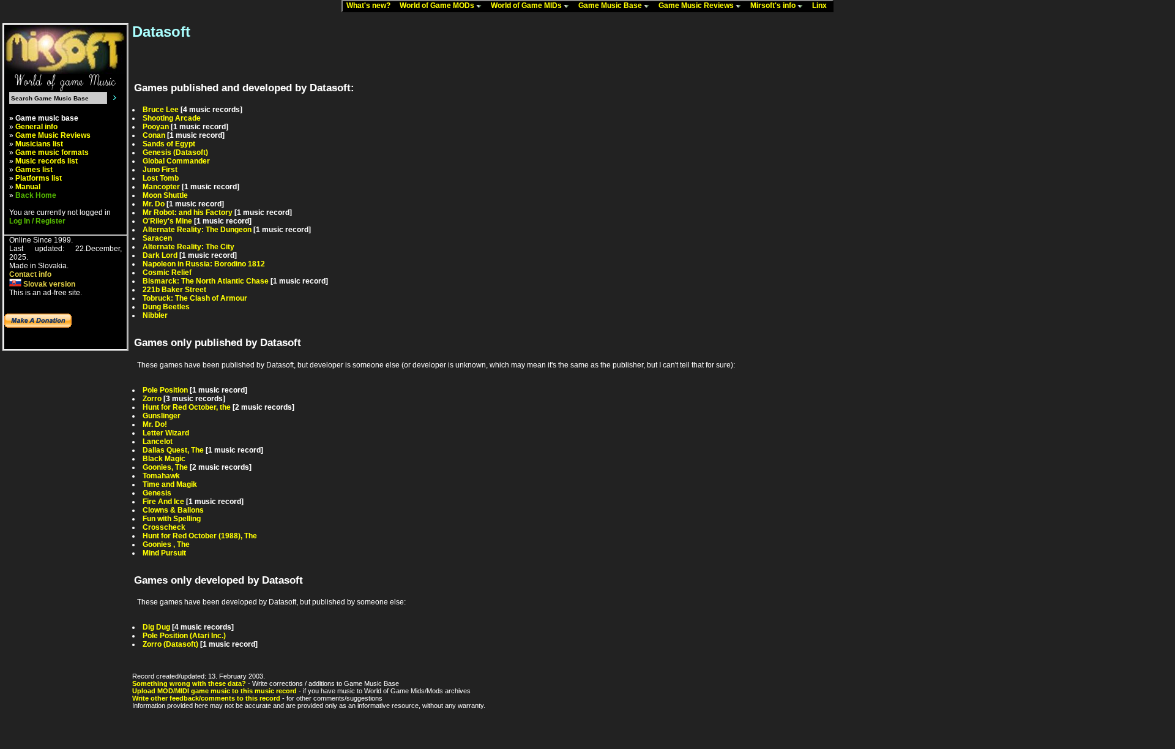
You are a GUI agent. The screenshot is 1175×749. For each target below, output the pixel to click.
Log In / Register (37, 221)
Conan (154, 135)
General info (36, 126)
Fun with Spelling (172, 518)
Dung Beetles (166, 307)
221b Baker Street (174, 289)
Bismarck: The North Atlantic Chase (206, 281)
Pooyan (156, 126)
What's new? (371, 5)
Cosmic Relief (167, 272)
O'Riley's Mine (167, 221)
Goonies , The (166, 544)
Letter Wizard (166, 433)
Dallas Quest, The (173, 450)
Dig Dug (156, 627)
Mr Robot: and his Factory (188, 212)
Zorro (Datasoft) (170, 644)
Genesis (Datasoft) (175, 152)
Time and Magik (170, 484)
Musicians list (39, 144)
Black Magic (164, 458)
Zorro (152, 398)
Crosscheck (164, 527)
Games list (34, 169)
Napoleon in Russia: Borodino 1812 (204, 264)
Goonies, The (165, 467)
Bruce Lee (161, 109)
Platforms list (38, 178)
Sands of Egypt (169, 144)
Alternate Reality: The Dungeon (197, 229)
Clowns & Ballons (173, 510)
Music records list (46, 161)
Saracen (157, 238)
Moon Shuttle (165, 195)
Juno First (160, 169)
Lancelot (158, 441)
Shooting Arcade (172, 118)
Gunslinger (162, 416)
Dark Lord (160, 255)
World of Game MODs (438, 5)
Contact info (30, 274)
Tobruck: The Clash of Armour (195, 298)
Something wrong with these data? (189, 683)
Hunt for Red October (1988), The (200, 536)
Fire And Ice (163, 501)
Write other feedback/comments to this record (206, 698)
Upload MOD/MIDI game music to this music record (214, 690)
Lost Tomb (161, 178)
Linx (822, 5)
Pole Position (165, 390)
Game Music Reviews (697, 5)
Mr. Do (154, 204)
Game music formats (52, 152)
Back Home (35, 195)
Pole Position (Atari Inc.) (184, 635)
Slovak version (48, 284)
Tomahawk (161, 476)
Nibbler (155, 315)
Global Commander (176, 161)
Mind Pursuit (164, 553)
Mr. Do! (155, 424)
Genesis (157, 493)
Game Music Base (611, 5)
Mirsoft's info (773, 5)
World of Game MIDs (527, 5)
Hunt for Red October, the (187, 407)
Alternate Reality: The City (188, 247)
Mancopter (161, 187)
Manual (27, 187)
